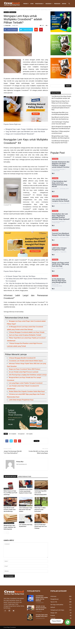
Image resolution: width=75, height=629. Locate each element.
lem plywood (21, 433)
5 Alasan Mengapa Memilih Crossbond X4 (22, 358)
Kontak (64, 3)
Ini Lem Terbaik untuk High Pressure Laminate (23, 372)
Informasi (11, 9)
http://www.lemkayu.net (21, 464)
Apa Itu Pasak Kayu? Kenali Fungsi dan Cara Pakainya (40, 526)
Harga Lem (53, 613)
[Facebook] (5, 610)
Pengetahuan (39, 3)
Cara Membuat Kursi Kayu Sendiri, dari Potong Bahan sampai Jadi (61, 97)
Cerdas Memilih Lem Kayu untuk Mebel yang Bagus (38, 452)
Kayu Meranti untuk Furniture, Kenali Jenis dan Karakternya (10, 509)
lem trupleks (29, 433)
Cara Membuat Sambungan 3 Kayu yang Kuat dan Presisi (60, 141)
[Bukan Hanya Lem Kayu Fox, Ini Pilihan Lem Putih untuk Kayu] (10, 484)
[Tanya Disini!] (67, 622)
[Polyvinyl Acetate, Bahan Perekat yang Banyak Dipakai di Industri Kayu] (25, 484)
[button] (69, 3)
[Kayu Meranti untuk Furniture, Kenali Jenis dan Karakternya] (10, 501)
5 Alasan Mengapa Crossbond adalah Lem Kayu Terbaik (26, 332)
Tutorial (52, 618)
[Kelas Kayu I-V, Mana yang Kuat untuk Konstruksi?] (41, 501)
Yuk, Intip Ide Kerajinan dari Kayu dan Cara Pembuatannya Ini (26, 283)
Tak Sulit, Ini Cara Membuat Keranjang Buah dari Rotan (41, 607)
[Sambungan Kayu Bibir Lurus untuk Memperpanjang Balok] (41, 484)
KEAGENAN (48, 3)
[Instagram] (9, 610)
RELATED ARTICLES (10, 476)
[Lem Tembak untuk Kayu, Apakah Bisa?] (25, 518)
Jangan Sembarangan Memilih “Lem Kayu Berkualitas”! (13, 452)
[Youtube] (13, 610)
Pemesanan (57, 3)
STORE (31, 3)
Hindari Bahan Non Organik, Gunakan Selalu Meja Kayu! (27, 391)
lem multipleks (12, 433)
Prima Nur (8, 25)
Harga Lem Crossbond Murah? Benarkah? (19, 134)
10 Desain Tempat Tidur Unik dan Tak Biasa (20, 276)
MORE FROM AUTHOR (24, 476)
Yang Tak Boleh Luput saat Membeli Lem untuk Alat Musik (25, 131)
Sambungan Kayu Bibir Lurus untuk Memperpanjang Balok (40, 492)
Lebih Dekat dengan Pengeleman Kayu (21, 399)
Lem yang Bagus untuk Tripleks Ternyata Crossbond (25, 383)
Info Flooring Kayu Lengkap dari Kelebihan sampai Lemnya (28, 374)
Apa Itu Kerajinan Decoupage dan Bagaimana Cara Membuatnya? (61, 127)
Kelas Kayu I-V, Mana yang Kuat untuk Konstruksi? (39, 509)
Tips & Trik (53, 602)
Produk (25, 3)
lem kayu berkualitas (9, 523)
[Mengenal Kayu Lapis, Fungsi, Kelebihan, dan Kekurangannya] (10, 519)
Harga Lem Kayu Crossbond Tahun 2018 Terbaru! (24, 369)
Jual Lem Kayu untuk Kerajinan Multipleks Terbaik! (25, 335)
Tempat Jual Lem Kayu (57, 610)
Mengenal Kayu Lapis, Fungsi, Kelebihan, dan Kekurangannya (26, 129)
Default (52, 607)
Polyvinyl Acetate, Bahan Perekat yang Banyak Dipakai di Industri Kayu (25, 491)
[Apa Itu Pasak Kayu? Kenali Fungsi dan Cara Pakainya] (41, 518)
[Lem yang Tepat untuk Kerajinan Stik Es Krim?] (30, 617)
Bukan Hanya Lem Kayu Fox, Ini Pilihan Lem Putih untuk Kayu (10, 492)
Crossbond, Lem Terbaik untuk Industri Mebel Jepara (26, 360)
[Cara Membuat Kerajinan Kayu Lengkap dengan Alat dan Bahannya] (30, 598)
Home (5, 9)
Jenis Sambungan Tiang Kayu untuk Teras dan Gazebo (25, 509)
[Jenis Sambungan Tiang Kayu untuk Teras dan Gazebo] (25, 501)
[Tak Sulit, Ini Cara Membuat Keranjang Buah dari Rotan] (30, 607)
